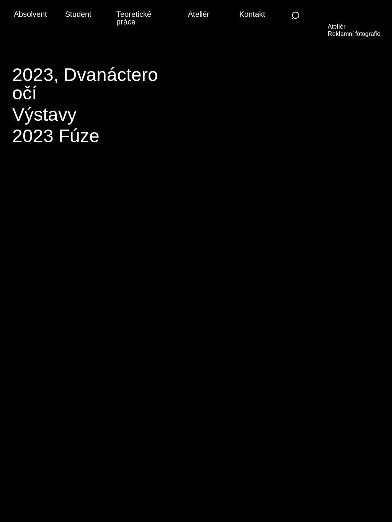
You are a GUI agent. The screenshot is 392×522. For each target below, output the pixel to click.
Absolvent (30, 14)
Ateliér (198, 14)
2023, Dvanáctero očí (85, 84)
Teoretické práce (133, 18)
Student (78, 14)
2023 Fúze (56, 136)
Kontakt (252, 14)
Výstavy (44, 114)
